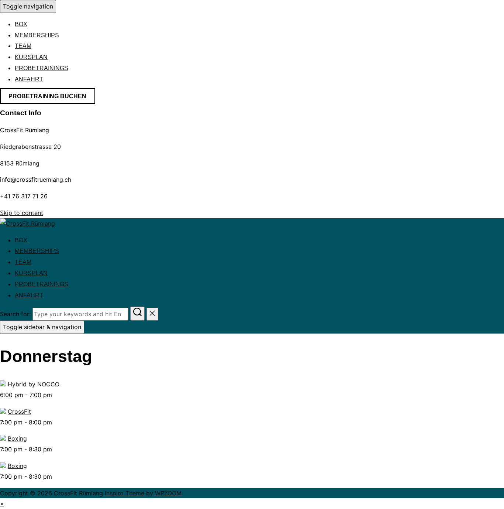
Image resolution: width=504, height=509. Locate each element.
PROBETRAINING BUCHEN (47, 96)
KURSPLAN (31, 57)
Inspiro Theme (124, 493)
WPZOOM (168, 493)
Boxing (17, 438)
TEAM (23, 46)
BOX (21, 24)
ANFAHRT (29, 79)
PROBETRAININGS (41, 68)
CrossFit (19, 411)
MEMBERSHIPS (37, 35)
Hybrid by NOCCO (33, 384)
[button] (2, 503)
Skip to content (21, 212)
